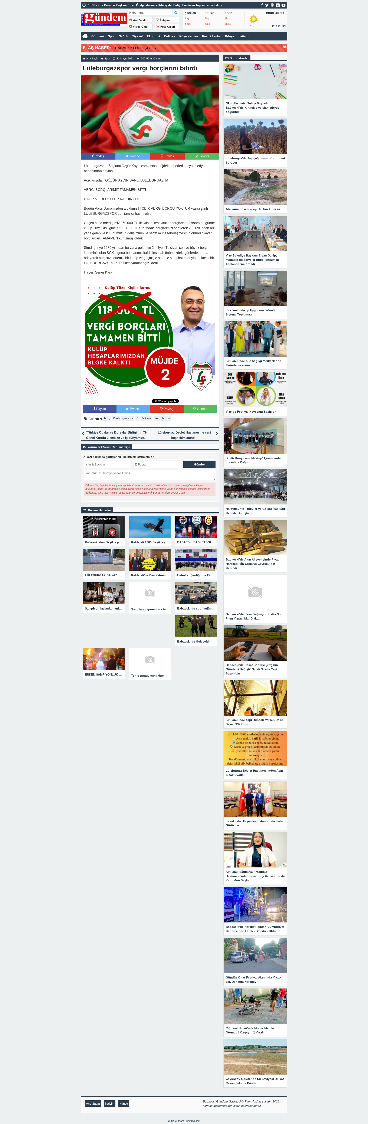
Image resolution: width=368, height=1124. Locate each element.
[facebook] (262, 5)
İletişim (164, 20)
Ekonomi (153, 36)
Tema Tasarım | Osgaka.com (184, 1121)
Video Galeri (140, 26)
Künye (229, 36)
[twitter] (267, 5)
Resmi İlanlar (211, 36)
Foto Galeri (167, 26)
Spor (111, 36)
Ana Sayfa (139, 20)
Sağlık (123, 36)
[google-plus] (272, 5)
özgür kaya (144, 418)
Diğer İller (280, 25)
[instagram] (278, 5)
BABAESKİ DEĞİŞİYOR (135, 48)
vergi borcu (162, 418)
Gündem (97, 36)
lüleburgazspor (123, 418)
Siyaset (137, 36)
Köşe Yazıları (188, 36)
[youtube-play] (284, 5)
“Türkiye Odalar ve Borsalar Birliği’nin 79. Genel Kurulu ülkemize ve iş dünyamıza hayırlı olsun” (116, 438)
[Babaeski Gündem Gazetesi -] (104, 18)
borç (107, 418)
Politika (169, 36)
